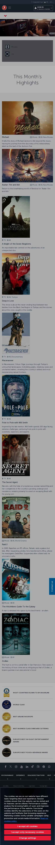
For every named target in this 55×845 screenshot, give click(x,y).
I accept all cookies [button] (27, 826)
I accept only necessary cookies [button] (27, 832)
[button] (27, 838)
